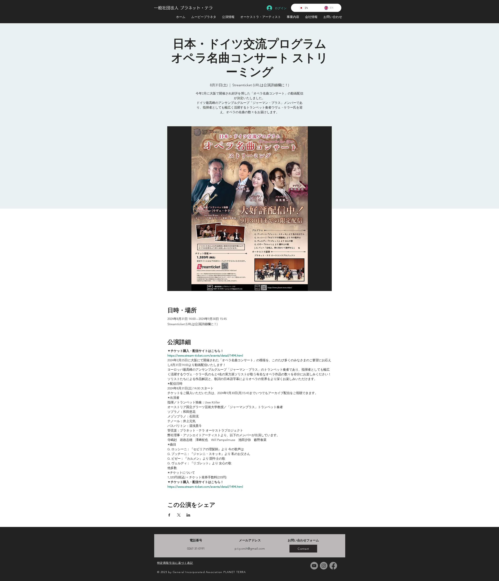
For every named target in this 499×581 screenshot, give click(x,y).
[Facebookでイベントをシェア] (169, 515)
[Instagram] (323, 565)
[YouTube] (314, 565)
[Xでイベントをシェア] (179, 515)
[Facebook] (333, 565)
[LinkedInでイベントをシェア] (188, 515)
